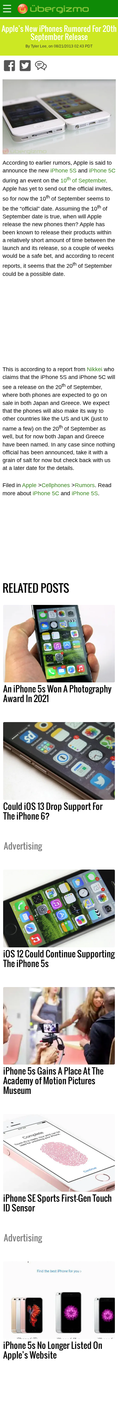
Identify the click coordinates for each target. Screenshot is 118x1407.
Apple (29, 485)
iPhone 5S (63, 170)
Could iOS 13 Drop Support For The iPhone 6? (53, 811)
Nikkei (94, 369)
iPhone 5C (102, 170)
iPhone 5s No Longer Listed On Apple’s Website (52, 1350)
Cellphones (56, 485)
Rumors (85, 485)
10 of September (83, 180)
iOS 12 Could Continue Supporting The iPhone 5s (59, 958)
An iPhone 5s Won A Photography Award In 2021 (57, 693)
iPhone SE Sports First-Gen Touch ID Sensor (57, 1203)
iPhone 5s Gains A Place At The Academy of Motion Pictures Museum (53, 1080)
